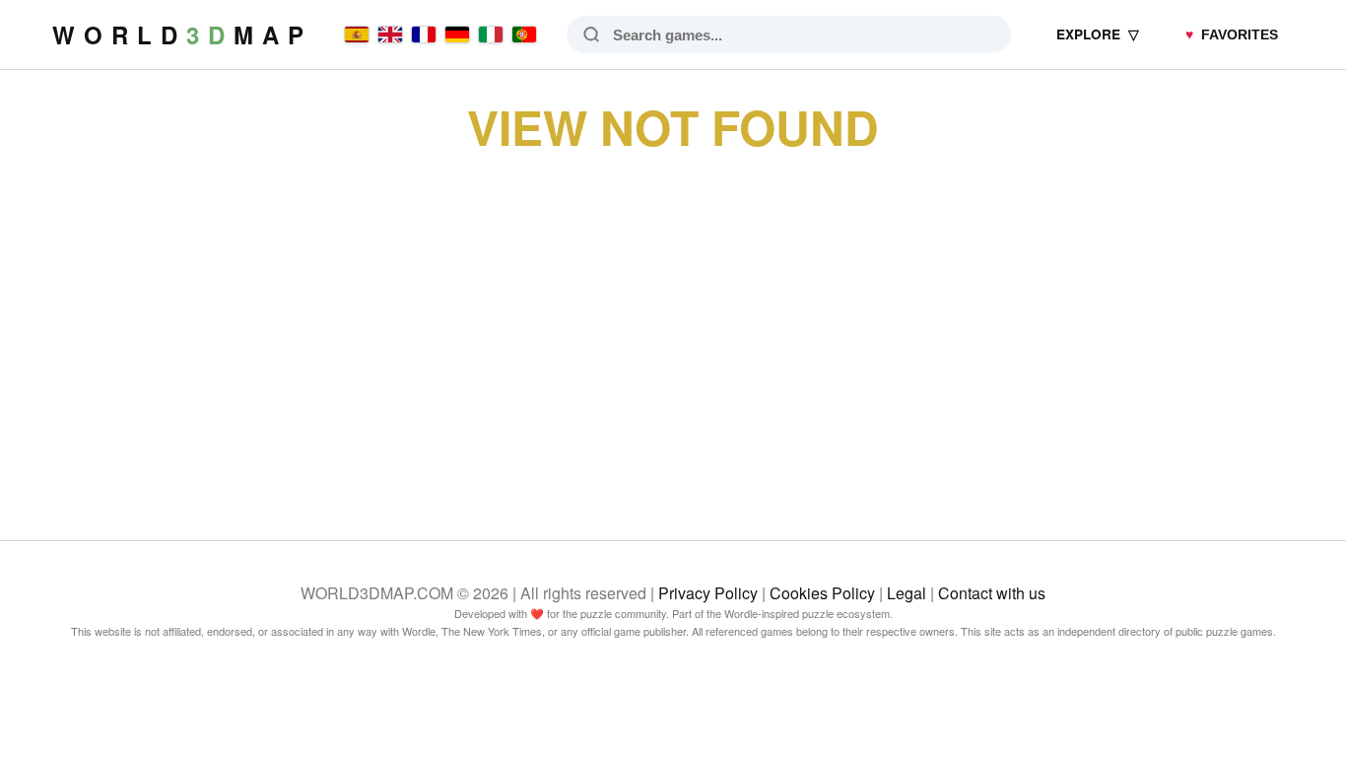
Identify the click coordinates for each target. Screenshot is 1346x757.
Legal (906, 593)
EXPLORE (1097, 34)
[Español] (357, 34)
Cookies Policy (822, 593)
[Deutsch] (457, 34)
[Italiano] (491, 34)
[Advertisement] (673, 323)
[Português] (524, 34)
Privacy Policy (708, 593)
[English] (390, 34)
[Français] (424, 34)
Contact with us (991, 593)
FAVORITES (1231, 35)
